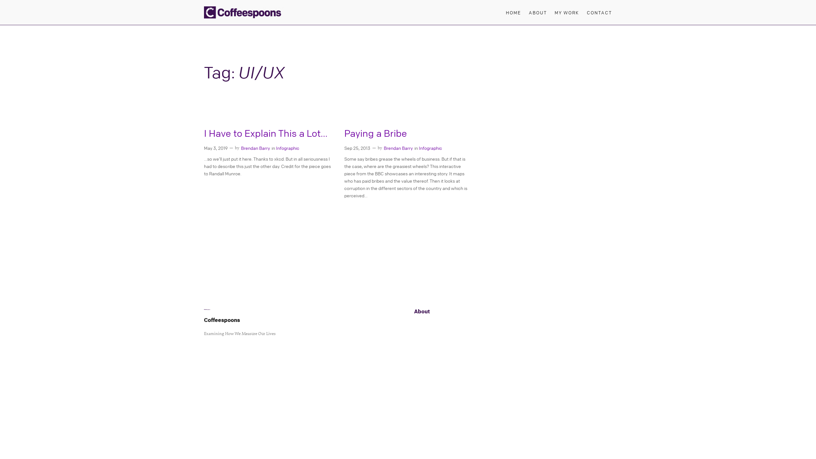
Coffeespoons (222, 320)
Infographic (287, 148)
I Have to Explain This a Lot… (265, 133)
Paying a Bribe (375, 133)
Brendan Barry (255, 148)
